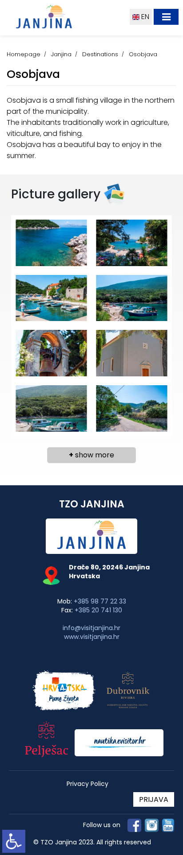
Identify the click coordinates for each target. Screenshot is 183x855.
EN (144, 17)
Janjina (61, 54)
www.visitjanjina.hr (91, 636)
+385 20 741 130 (98, 610)
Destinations (100, 54)
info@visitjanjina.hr (91, 627)
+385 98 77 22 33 (100, 601)
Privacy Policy (87, 784)
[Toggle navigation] (166, 17)
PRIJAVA (153, 799)
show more (91, 455)
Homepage (23, 54)
